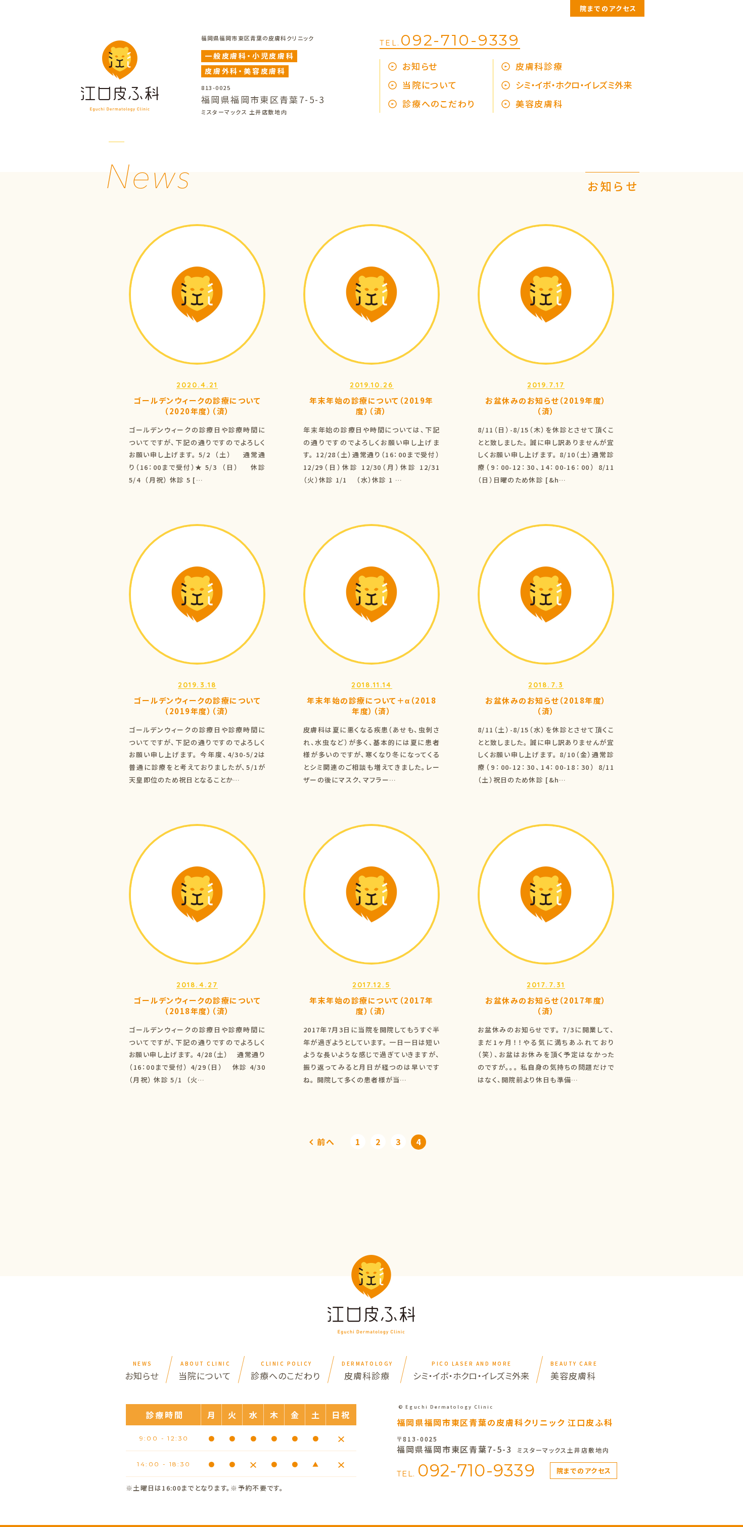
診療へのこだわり (438, 103)
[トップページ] (120, 108)
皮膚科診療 (539, 66)
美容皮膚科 (539, 103)
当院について (429, 84)
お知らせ (420, 66)
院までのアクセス (608, 8)
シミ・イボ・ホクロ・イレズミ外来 (574, 84)
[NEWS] (147, 185)
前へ (326, 1142)
